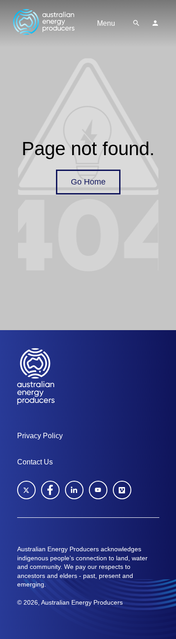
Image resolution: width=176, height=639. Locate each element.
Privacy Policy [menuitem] (40, 436)
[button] (136, 23)
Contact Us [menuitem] (35, 462)
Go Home (88, 181)
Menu (106, 23)
